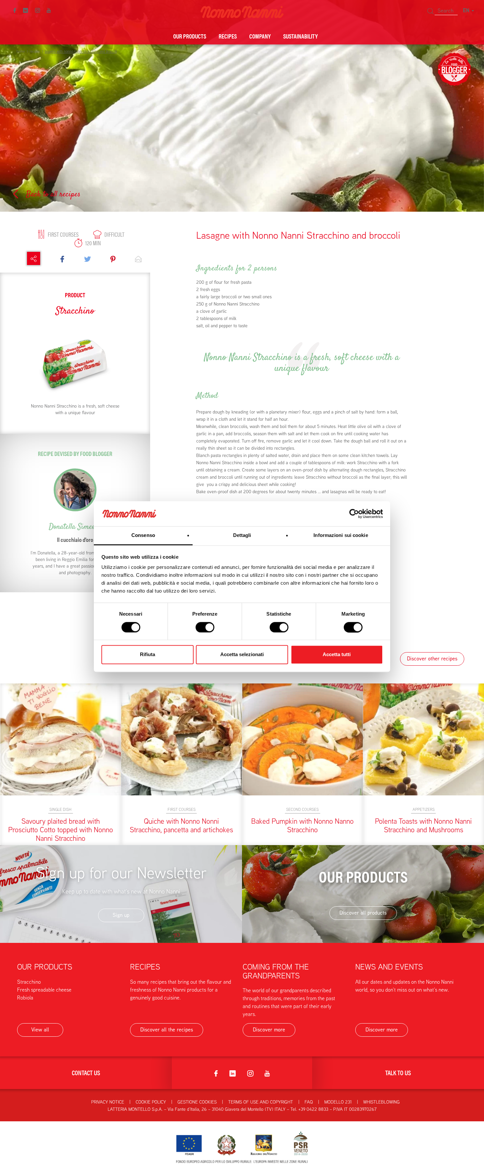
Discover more (269, 1029)
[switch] (205, 627)
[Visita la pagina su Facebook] (14, 10)
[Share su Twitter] (87, 258)
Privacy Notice (107, 1102)
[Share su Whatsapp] (138, 258)
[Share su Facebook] (62, 258)
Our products (189, 36)
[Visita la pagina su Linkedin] (25, 10)
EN (467, 10)
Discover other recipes (432, 658)
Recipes (228, 36)
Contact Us (86, 1072)
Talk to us (398, 1072)
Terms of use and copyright (260, 1102)
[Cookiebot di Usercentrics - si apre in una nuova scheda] (354, 514)
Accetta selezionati (242, 654)
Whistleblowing (381, 1102)
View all (40, 1029)
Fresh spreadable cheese (44, 990)
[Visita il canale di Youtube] (48, 10)
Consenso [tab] (143, 535)
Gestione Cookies (197, 1102)
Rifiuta (147, 654)
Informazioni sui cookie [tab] (340, 535)
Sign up (121, 915)
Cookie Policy (151, 1102)
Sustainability (300, 36)
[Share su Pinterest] (113, 258)
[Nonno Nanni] (242, 11)
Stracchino (29, 982)
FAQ (309, 1102)
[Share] (33, 258)
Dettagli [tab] (242, 535)
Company (260, 36)
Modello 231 (338, 1102)
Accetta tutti (337, 654)
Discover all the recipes (166, 1029)
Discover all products (363, 913)
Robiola (25, 997)
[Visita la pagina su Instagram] (37, 10)
